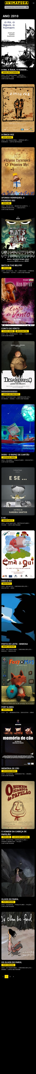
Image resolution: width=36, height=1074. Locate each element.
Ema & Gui (6, 581)
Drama (12, 399)
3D (16, 271)
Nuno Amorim (7, 137)
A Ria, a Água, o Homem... (14, 70)
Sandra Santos (8, 520)
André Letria (7, 709)
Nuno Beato (6, 583)
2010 (2, 75)
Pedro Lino (6, 203)
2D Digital (9, 271)
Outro (13, 272)
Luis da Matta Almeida (20, 837)
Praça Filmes (19, 460)
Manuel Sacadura (9, 646)
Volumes (9, 460)
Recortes (9, 206)
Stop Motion (11, 397)
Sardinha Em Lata (23, 397)
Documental (21, 77)
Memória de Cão (10, 768)
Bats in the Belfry (11, 265)
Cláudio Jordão (8, 331)
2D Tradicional (11, 75)
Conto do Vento (10, 328)
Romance (4, 142)
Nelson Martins (22, 331)
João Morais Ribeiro (9, 771)
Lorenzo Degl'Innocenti (11, 394)
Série (12, 588)
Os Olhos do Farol (11, 962)
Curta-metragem (7, 78)
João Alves (6, 268)
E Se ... (4, 518)
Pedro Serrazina (8, 902)
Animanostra (14, 712)
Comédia (31, 271)
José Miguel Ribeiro (9, 457)
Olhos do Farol (10, 899)
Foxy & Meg (7, 707)
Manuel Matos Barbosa (10, 72)
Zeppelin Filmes (23, 523)
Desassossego (9, 391)
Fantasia (6, 272)
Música (4, 651)
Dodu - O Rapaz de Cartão (15, 454)
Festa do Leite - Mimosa (14, 644)
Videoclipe (12, 651)
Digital (21, 75)
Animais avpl (23, 140)
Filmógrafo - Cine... (8, 77)
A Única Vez (7, 134)
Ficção (3, 525)
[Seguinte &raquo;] (13, 976)
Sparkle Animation (8, 841)
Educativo (21, 207)
